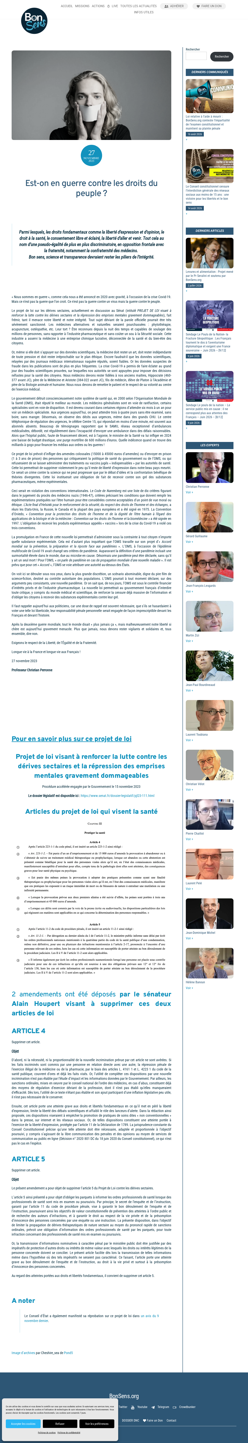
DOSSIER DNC (130, 1420)
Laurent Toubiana (197, 734)
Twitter (122, 1407)
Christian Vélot (195, 784)
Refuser (60, 1424)
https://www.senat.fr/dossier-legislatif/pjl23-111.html (117, 796)
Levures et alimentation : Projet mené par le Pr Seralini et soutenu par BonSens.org (209, 276)
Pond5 (68, 1353)
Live (114, 6)
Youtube (142, 1407)
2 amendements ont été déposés (64, 994)
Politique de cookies (47, 1432)
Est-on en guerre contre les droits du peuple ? (91, 188)
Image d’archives (23, 1353)
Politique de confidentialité (69, 1432)
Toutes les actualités (138, 6)
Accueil (67, 6)
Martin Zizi (192, 635)
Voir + (189, 492)
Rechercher (193, 49)
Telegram (163, 1407)
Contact (171, 1420)
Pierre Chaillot (195, 833)
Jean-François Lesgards (201, 586)
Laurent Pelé (194, 883)
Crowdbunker (186, 1407)
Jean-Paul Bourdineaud (200, 685)
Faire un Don (211, 6)
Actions (98, 6)
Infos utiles (144, 12)
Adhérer (176, 6)
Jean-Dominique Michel (200, 933)
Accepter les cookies (23, 1424)
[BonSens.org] (34, 32)
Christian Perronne (197, 487)
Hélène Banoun (195, 982)
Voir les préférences (97, 1424)
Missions (82, 6)
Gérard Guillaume (197, 536)
